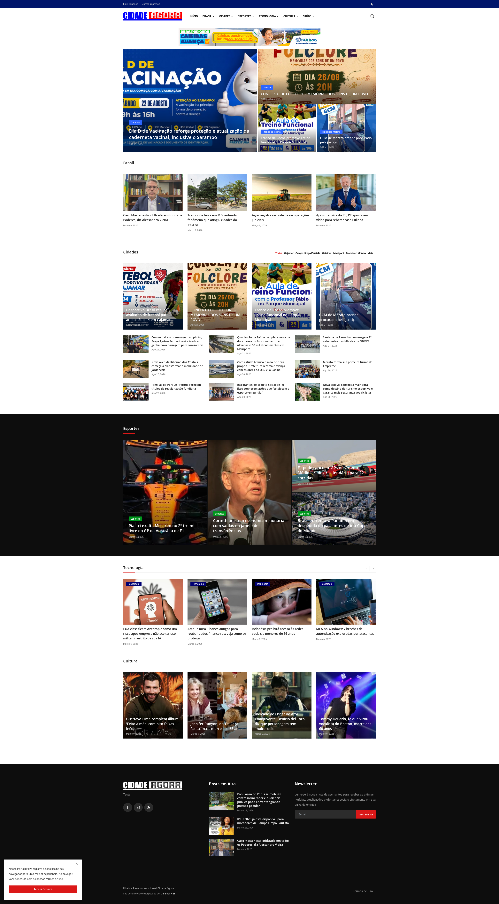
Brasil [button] (207, 16)
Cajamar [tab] (289, 253)
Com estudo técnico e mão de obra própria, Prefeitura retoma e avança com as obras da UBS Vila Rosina (261, 366)
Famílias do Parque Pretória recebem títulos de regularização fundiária (176, 386)
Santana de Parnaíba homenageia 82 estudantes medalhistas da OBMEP (347, 339)
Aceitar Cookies (43, 889)
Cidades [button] (224, 16)
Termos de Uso (363, 891)
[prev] (129, 100)
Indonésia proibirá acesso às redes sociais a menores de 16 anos (277, 631)
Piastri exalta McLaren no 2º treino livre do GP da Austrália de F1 (162, 528)
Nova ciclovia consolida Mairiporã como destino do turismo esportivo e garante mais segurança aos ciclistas (348, 388)
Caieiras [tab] (326, 253)
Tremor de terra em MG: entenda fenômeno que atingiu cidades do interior (212, 220)
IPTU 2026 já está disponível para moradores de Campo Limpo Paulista (263, 821)
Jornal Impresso (151, 4)
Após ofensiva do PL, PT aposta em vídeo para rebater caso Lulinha (342, 217)
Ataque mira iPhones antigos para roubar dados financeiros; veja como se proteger (217, 633)
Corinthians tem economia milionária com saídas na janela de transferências (248, 525)
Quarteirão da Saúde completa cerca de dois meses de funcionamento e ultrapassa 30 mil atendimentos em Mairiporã (263, 343)
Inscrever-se (366, 814)
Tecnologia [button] (267, 16)
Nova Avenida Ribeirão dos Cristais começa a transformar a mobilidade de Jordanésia (177, 366)
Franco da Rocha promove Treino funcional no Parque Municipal (285, 140)
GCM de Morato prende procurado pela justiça (346, 140)
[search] (372, 16)
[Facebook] (127, 807)
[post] (190, 100)
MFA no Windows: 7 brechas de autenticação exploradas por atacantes (345, 631)
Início (194, 16)
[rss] (148, 807)
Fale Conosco (130, 4)
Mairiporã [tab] (338, 253)
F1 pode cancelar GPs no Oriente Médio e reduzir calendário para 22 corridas (331, 472)
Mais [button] (370, 253)
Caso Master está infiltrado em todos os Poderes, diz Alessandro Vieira (152, 217)
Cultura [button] (289, 16)
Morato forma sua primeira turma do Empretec (347, 364)
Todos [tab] (278, 253)
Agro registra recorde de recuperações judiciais (280, 217)
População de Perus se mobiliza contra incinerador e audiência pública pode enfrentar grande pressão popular (259, 800)
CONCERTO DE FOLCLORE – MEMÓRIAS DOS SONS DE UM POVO (314, 94)
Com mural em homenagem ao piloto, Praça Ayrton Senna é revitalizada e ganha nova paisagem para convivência (177, 341)
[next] (250, 100)
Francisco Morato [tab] (356, 253)
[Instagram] (138, 807)
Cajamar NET (168, 893)
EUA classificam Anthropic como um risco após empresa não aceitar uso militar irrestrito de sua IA (150, 633)
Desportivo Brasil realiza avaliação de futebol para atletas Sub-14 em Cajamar (148, 315)
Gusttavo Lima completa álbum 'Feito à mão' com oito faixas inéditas (152, 723)
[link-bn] (249, 37)
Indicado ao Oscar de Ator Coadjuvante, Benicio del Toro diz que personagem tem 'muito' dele (280, 721)
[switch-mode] (373, 4)
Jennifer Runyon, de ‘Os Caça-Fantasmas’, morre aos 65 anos (216, 726)
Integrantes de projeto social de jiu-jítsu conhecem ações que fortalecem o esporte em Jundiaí (263, 388)
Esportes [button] (244, 16)
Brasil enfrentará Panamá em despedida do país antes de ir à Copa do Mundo (332, 525)
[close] (77, 863)
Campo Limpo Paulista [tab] (308, 253)
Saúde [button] (307, 16)
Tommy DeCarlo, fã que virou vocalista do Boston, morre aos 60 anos (345, 723)
